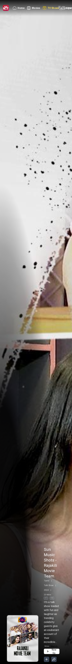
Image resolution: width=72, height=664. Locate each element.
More (47, 646)
